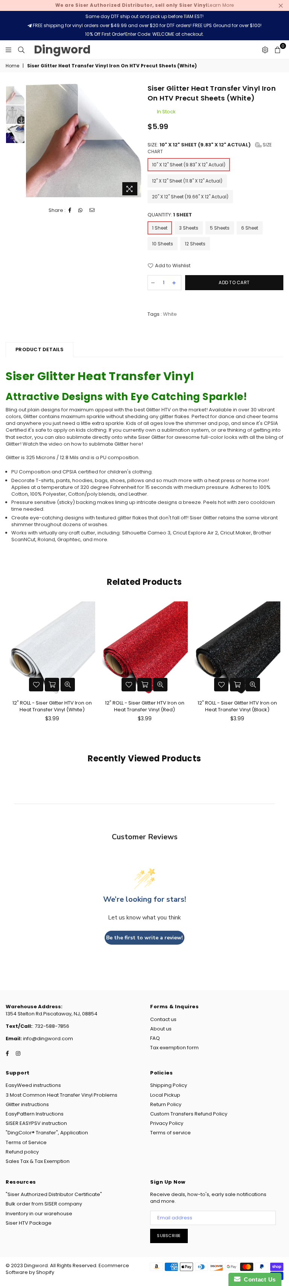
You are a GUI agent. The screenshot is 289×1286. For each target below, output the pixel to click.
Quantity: (170, 215)
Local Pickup (165, 1095)
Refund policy (22, 1151)
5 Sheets (220, 228)
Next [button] (135, 141)
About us (161, 1028)
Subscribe (169, 1236)
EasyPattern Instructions (35, 1113)
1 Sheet (159, 228)
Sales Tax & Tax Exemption (38, 1161)
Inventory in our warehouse (39, 1213)
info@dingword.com (47, 1038)
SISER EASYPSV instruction (36, 1123)
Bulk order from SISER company (44, 1203)
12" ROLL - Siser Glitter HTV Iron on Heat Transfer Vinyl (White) (52, 706)
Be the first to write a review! (144, 937)
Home (12, 66)
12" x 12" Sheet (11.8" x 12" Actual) (187, 181)
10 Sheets (162, 243)
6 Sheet (249, 228)
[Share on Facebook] (70, 210)
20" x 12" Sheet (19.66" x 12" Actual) (190, 196)
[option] (83, 140)
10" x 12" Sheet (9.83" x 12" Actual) (188, 164)
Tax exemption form (174, 1047)
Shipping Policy (168, 1085)
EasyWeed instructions (33, 1085)
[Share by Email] (92, 210)
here (135, 443)
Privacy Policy (166, 1123)
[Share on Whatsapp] (80, 210)
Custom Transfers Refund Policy (188, 1113)
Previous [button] (32, 141)
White (170, 314)
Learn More (144, 5)
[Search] (21, 49)
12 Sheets (195, 243)
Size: (210, 148)
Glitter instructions (27, 1104)
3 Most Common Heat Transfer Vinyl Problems (61, 1095)
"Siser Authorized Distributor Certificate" (54, 1194)
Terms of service (170, 1132)
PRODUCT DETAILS (39, 349)
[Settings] (265, 49)
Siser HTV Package (29, 1223)
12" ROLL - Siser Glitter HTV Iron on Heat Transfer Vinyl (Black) (237, 706)
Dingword (62, 49)
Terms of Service (26, 1142)
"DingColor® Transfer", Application (47, 1132)
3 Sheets (188, 228)
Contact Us (258, 1279)
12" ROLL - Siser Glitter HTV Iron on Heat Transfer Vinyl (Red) (144, 706)
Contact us (163, 1019)
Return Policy (165, 1104)
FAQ (155, 1038)
